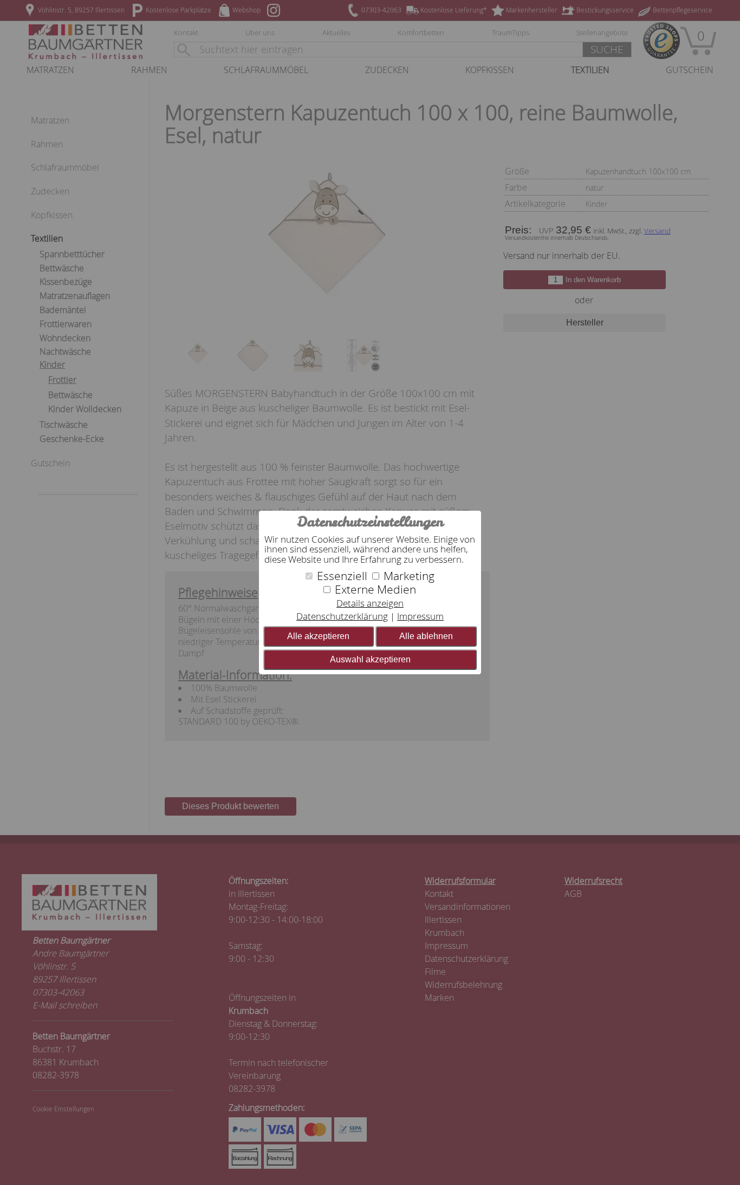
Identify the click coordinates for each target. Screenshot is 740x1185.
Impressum (420, 616)
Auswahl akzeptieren (370, 659)
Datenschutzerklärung (342, 616)
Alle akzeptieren (318, 636)
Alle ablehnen (426, 636)
